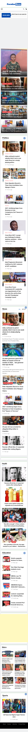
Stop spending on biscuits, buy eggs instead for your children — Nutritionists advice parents (14, 546)
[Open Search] (23, 9)
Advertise (14, 724)
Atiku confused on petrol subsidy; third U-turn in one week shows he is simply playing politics (14, 89)
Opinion (5, 84)
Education (6, 557)
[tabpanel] (14, 709)
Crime (5, 423)
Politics (10, 84)
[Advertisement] (14, 33)
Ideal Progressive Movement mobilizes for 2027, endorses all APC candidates (13, 264)
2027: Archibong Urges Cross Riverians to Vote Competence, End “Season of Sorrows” (13, 131)
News (4, 68)
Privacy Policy (22, 724)
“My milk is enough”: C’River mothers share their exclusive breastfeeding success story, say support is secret (14, 526)
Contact (9, 724)
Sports (13, 712)
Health (5, 443)
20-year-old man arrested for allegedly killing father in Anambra (11, 429)
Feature (4, 98)
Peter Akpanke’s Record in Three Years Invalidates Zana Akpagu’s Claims (12, 117)
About (4, 724)
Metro (4, 656)
